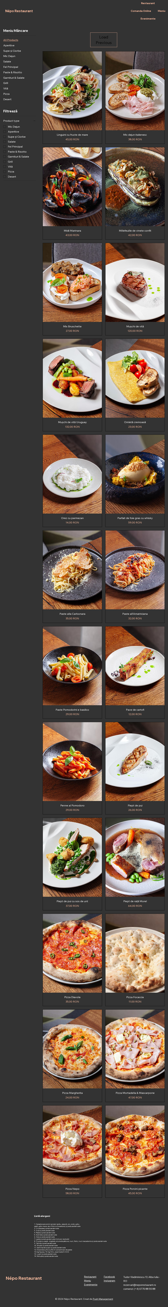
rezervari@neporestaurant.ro (139, 1284)
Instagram (109, 1280)
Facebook (109, 1276)
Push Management (103, 1298)
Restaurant (90, 1276)
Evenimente (90, 1284)
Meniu (87, 1280)
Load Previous (104, 39)
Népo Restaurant (19, 11)
